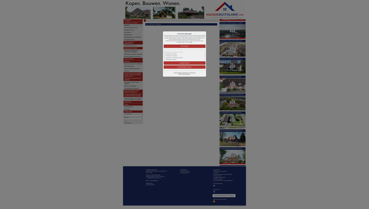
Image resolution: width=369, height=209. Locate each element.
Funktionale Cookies (171, 54)
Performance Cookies (171, 55)
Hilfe (191, 42)
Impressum (192, 72)
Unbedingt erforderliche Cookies (174, 52)
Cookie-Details (177, 72)
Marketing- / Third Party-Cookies (174, 57)
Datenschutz (185, 72)
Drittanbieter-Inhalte (171, 59)
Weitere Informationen (184, 74)
